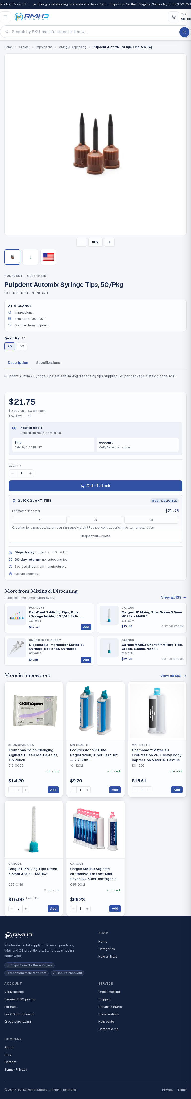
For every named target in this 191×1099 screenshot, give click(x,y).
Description (18, 362)
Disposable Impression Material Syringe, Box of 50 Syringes (56, 647)
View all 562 (170, 676)
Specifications (48, 362)
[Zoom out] (81, 242)
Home (8, 47)
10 (95, 520)
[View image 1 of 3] (12, 257)
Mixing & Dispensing (72, 47)
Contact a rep (108, 1029)
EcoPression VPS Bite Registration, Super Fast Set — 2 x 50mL (94, 755)
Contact (10, 1062)
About (9, 1047)
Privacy (167, 1090)
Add (86, 627)
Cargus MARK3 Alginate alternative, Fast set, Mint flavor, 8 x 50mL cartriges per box (95, 874)
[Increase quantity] (30, 473)
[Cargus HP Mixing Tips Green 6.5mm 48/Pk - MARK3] (109, 615)
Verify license (14, 992)
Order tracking (109, 992)
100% (94, 242)
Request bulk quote (95, 536)
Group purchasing (17, 1021)
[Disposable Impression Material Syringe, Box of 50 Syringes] (16, 647)
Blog (7, 1055)
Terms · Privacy (15, 1069)
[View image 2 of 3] (30, 257)
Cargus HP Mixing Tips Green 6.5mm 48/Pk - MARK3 (152, 614)
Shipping (105, 999)
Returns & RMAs (110, 1007)
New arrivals (107, 956)
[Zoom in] (110, 242)
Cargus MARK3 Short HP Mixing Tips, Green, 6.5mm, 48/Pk (152, 647)
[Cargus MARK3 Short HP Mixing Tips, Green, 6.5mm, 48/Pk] (109, 647)
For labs (10, 1007)
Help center (106, 1021)
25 (151, 520)
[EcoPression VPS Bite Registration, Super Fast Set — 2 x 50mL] (95, 711)
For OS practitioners (19, 1014)
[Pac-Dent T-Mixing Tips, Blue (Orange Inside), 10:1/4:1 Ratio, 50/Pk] (16, 615)
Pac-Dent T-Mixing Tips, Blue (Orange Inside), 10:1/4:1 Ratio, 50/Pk (54, 614)
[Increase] (26, 790)
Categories (106, 949)
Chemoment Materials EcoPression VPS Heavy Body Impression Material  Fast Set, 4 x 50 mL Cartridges (157, 755)
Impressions (44, 47)
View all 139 (171, 597)
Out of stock (98, 485)
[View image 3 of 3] (48, 257)
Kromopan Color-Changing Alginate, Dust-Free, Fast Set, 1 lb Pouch (33, 755)
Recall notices (108, 1014)
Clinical (24, 47)
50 (22, 346)
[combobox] (95, 31)
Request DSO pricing (19, 999)
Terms (182, 1090)
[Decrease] (12, 790)
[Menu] (5, 16)
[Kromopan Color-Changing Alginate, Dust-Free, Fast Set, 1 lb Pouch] (34, 711)
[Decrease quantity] (12, 473)
